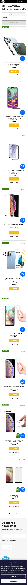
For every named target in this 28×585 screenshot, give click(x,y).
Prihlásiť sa (7, 547)
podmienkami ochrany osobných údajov (13, 542)
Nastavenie (13, 576)
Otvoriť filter (14, 22)
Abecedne (5, 17)
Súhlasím (13, 581)
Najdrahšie (12, 14)
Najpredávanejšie (20, 14)
